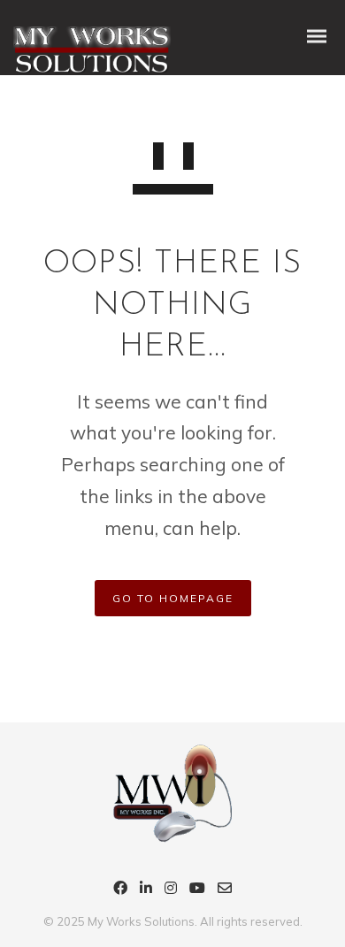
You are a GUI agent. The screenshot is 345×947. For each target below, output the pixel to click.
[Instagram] (170, 890)
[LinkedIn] (146, 890)
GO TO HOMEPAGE (173, 598)
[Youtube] (197, 890)
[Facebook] (120, 890)
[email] (224, 890)
